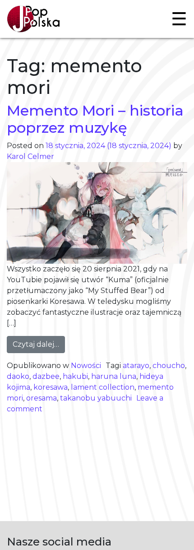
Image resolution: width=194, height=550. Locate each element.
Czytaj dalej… (39, 344)
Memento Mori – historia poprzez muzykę (95, 119)
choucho (168, 365)
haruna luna (113, 376)
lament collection (102, 387)
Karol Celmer (30, 156)
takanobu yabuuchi (96, 398)
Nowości (86, 365)
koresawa (50, 387)
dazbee (46, 376)
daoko (18, 376)
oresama (41, 398)
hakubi (75, 376)
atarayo (136, 365)
